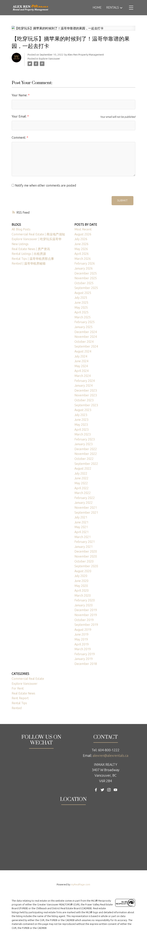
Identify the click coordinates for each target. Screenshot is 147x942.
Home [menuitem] (97, 7)
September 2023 (86, 405)
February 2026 (84, 263)
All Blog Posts (21, 229)
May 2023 (81, 424)
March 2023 (82, 434)
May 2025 (81, 307)
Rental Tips (19, 703)
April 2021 (81, 532)
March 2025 (82, 317)
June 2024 (81, 361)
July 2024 (80, 356)
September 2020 (86, 566)
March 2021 (82, 537)
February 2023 (84, 439)
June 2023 (81, 419)
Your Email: (19, 116)
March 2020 (82, 595)
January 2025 (83, 327)
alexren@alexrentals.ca (110, 755)
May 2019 (81, 639)
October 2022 (84, 458)
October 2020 (84, 561)
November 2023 (85, 395)
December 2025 (85, 273)
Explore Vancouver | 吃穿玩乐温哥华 (36, 239)
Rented (17, 708)
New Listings (20, 244)
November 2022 (85, 453)
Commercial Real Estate (28, 678)
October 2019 (84, 620)
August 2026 (82, 234)
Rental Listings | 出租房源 (29, 253)
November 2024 (85, 336)
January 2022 (83, 502)
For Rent (18, 688)
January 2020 (83, 605)
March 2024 (82, 375)
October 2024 (84, 341)
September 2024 (86, 346)
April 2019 (81, 644)
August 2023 (82, 410)
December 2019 (85, 610)
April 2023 (81, 429)
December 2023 (85, 390)
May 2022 (81, 483)
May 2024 (81, 366)
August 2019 (82, 629)
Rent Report (20, 698)
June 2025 (81, 302)
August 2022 (82, 468)
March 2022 (82, 493)
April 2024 (81, 370)
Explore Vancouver (49, 58)
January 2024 (83, 385)
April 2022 (81, 488)
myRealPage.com (80, 884)
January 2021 (83, 546)
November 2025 (85, 278)
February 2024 (84, 380)
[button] (96, 790)
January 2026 (83, 268)
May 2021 (81, 527)
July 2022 (80, 473)
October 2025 (84, 283)
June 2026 (81, 244)
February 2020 (84, 600)
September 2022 (86, 463)
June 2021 (81, 522)
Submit (122, 200)
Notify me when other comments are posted (45, 185)
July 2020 (80, 576)
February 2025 (84, 322)
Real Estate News (23, 693)
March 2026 (82, 258)
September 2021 (86, 512)
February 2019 (84, 654)
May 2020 (81, 585)
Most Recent (83, 229)
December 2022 (85, 449)
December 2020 (85, 551)
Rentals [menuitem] (112, 7)
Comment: (19, 137)
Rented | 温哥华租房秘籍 (29, 263)
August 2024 (82, 351)
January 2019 (83, 658)
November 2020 (85, 556)
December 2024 (85, 332)
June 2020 (81, 580)
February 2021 (84, 541)
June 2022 (81, 478)
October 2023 (84, 400)
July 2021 (80, 517)
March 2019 (82, 649)
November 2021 (85, 507)
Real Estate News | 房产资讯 (31, 249)
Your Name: (20, 95)
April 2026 (81, 253)
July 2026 (80, 239)
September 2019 (86, 624)
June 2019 (81, 634)
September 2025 (86, 288)
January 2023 (83, 444)
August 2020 (82, 571)
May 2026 (81, 249)
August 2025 (82, 292)
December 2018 (85, 663)
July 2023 (80, 415)
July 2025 (80, 297)
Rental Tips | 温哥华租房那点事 (33, 258)
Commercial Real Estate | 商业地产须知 (38, 234)
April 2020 (81, 590)
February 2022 (84, 498)
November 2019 (85, 615)
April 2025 (81, 312)
